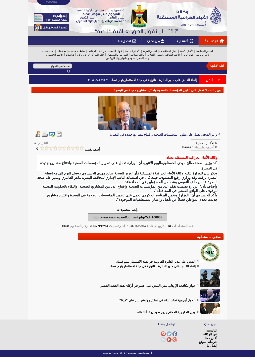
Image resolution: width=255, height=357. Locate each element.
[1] (81, 148)
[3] (73, 148)
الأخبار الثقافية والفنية (168, 54)
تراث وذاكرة (83, 54)
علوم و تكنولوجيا (126, 58)
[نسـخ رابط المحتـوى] (118, 209)
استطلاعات (48, 51)
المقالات (92, 51)
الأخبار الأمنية (186, 51)
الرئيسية (211, 330)
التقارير (151, 54)
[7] (55, 148)
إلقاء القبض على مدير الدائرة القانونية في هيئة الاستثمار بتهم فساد (154, 80)
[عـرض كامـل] (210, 262)
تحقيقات (61, 51)
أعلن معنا (211, 338)
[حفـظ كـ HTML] (52, 136)
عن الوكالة (210, 334)
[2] (77, 148)
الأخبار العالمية (132, 51)
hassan (187, 147)
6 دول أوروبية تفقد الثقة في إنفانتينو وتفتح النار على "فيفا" (157, 300)
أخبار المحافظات (168, 51)
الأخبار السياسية (204, 51)
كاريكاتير (110, 58)
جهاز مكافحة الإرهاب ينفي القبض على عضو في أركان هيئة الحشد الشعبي (147, 285)
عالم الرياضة (203, 54)
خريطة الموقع (208, 341)
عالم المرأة (98, 54)
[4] (68, 148)
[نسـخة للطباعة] (45, 136)
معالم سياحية (137, 54)
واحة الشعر (143, 58)
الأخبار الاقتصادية (54, 54)
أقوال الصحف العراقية (111, 51)
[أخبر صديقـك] (37, 136)
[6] (60, 148)
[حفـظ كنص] (59, 136)
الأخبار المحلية (205, 143)
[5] (64, 148)
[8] (51, 148)
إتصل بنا (212, 345)
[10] (42, 148)
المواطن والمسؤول (117, 54)
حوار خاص (188, 54)
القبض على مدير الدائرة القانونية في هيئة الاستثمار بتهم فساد (155, 261)
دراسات (70, 54)
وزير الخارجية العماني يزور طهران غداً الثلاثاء (166, 312)
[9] (46, 148)
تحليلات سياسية (76, 51)
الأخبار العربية (150, 51)
